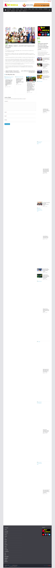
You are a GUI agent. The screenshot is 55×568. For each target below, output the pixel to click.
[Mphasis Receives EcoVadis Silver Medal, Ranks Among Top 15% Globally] (39, 311)
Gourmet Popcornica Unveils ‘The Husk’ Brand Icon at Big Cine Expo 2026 (46, 77)
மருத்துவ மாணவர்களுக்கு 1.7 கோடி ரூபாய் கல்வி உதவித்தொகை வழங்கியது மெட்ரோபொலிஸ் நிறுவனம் (13, 71)
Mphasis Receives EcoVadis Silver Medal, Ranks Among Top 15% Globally (46, 310)
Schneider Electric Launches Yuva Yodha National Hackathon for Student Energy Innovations (46, 276)
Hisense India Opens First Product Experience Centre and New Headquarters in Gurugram (46, 66)
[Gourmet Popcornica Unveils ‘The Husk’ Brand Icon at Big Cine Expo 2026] (39, 77)
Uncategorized (7, 551)
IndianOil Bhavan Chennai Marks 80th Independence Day (45, 237)
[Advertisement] (27, 20)
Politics (6, 546)
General (6, 541)
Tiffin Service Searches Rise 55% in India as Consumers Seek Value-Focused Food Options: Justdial (43, 46)
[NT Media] (5, 10)
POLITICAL (6, 544)
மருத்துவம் (6, 559)
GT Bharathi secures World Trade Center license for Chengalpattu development (46, 110)
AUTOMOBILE (6, 527)
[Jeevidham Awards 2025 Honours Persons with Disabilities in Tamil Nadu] (19, 76)
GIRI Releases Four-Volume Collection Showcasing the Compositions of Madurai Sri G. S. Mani (9, 82)
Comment (6, 101)
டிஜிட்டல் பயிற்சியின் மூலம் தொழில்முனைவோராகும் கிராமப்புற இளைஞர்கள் (28, 71)
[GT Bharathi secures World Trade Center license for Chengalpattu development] (39, 111)
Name (6, 112)
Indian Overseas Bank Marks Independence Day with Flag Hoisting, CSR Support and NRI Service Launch (46, 171)
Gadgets (6, 539)
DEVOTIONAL (6, 531)
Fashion (6, 534)
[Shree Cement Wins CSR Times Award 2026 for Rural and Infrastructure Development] (39, 492)
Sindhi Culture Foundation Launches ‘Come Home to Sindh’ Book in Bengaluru (46, 431)
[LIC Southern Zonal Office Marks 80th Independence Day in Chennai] (39, 204)
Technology (6, 549)
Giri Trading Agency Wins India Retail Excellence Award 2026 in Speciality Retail (46, 59)
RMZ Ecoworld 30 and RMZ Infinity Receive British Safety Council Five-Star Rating (46, 370)
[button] (26, 10)
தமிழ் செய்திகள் (6, 556)
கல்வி (5, 553)
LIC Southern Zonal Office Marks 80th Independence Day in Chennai (46, 203)
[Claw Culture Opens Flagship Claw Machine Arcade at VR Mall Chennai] (39, 270)
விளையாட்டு (6, 561)
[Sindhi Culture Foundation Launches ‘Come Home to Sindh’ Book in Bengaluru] (39, 431)
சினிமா (5, 554)
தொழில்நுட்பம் (6, 558)
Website (6, 119)
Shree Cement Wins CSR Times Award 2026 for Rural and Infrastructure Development (46, 491)
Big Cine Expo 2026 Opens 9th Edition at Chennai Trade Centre (46, 71)
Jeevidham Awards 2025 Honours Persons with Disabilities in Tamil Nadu (19, 80)
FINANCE (6, 536)
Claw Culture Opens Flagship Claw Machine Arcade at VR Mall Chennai (46, 270)
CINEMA (6, 529)
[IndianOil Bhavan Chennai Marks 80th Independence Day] (39, 238)
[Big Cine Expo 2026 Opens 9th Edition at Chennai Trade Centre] (39, 72)
